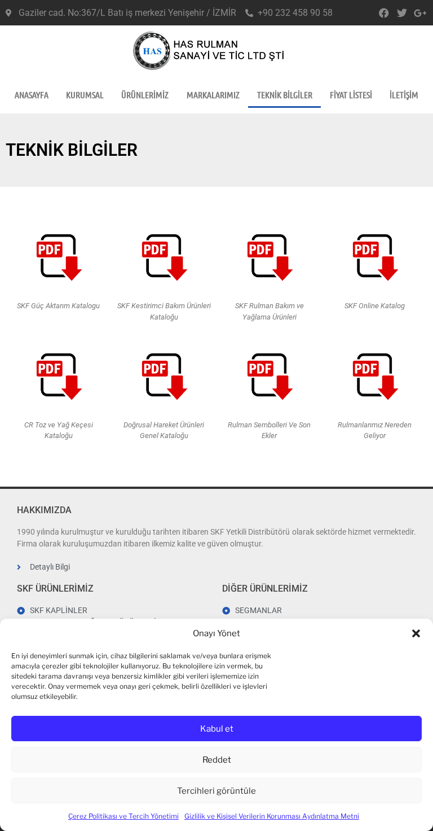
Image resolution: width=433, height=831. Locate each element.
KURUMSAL (85, 94)
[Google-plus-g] (420, 13)
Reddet (216, 760)
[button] (416, 633)
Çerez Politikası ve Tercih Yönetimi (123, 816)
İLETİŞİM (404, 94)
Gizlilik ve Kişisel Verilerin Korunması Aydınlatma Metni (271, 816)
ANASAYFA (31, 94)
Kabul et (216, 729)
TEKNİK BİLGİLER (284, 94)
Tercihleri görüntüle (216, 791)
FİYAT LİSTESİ (351, 94)
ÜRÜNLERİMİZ (145, 94)
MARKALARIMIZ (213, 94)
